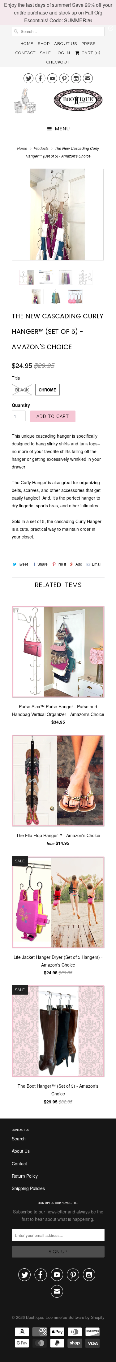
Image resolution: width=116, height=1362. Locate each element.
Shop (44, 43)
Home (26, 43)
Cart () (90, 53)
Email (96, 563)
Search (19, 1138)
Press (88, 43)
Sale (45, 53)
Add (78, 563)
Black (22, 390)
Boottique (34, 1317)
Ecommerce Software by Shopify (75, 1317)
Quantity (21, 405)
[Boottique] (58, 103)
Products (41, 148)
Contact (25, 53)
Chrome (47, 390)
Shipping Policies (28, 1188)
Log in (62, 53)
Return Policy (25, 1176)
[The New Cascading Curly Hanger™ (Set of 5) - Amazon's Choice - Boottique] (58, 215)
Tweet (23, 563)
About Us (65, 43)
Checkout (58, 62)
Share (42, 563)
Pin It (62, 563)
